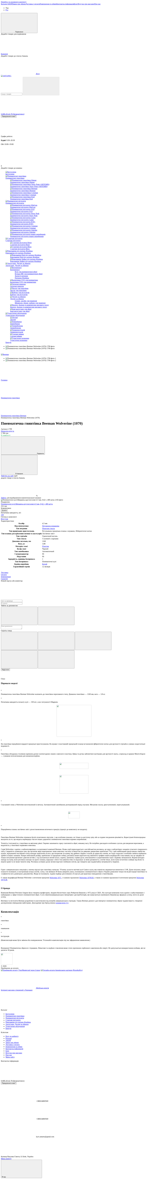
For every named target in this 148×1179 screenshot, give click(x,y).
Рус (7, 10)
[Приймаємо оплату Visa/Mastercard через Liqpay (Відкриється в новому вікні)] (20, 970)
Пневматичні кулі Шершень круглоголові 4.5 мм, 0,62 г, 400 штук (27, 504)
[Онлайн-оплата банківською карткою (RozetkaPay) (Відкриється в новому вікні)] (62, 970)
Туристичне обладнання (15, 315)
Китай (44, 564)
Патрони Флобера (22, 278)
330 (2, 515)
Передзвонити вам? (9, 116)
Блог (76, 4)
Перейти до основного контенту (13, 2)
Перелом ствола (48, 528)
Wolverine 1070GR (86, 878)
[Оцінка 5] (56, 659)
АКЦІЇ (9, 4)
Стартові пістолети (13, 241)
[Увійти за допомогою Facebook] (19, 616)
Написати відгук (7, 431)
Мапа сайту (10, 1057)
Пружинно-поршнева (50, 526)
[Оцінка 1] (19, 641)
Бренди (8, 342)
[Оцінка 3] (93, 641)
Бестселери (10, 174)
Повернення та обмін (48, 4)
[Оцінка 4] (19, 659)
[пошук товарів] (41, 86)
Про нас (97, 4)
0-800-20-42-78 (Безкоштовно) (12, 114)
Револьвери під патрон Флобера (18, 253)
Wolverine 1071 (55, 878)
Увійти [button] (3, 498)
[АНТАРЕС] (6, 964)
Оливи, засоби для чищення (26, 301)
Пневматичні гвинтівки (15, 178)
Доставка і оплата (33, 4)
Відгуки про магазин (86, 4)
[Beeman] (5, 354)
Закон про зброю (19, 4)
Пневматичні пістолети (15, 203)
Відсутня (4, 519)
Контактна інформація (65, 4)
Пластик (45, 546)
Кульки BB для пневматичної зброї (28, 274)
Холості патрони (21, 276)
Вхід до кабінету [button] (12, 1036)
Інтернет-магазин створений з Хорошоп (16, 990)
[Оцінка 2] (56, 641)
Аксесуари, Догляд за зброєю (17, 265)
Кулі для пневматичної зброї (26, 272)
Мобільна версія (42, 988)
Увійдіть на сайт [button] (7, 476)
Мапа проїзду (6, 1159)
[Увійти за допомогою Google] (56, 616)
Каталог (4, 4)
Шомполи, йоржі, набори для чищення (30, 303)
